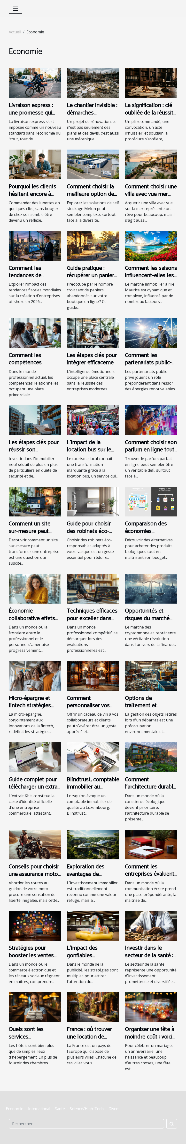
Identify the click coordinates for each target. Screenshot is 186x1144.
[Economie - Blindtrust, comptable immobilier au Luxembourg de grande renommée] (93, 756)
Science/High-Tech (87, 1109)
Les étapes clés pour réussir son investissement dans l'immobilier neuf (34, 453)
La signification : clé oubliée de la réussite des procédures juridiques (150, 116)
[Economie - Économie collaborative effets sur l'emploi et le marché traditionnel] (35, 588)
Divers (113, 1109)
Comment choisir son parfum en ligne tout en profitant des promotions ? (151, 453)
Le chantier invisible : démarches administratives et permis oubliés (92, 116)
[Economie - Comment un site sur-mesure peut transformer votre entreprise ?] (35, 501)
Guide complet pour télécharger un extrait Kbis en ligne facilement (35, 790)
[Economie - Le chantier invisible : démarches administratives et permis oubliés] (93, 82)
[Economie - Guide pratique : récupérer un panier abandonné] (93, 245)
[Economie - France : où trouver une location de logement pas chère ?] (93, 1006)
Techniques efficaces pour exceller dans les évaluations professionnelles (92, 622)
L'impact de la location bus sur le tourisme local (89, 450)
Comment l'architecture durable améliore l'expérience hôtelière (151, 790)
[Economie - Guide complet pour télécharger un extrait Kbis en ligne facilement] (35, 756)
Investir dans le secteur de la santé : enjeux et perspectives (149, 959)
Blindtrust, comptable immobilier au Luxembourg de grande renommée (93, 790)
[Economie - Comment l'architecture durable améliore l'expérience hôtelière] (151, 756)
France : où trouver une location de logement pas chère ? (91, 1040)
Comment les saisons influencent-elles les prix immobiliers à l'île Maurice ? (151, 279)
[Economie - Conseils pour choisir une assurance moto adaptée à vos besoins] (35, 844)
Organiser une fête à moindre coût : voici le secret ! (149, 1037)
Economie (14, 1109)
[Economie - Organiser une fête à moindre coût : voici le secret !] (151, 1006)
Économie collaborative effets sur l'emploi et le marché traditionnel (32, 622)
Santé (60, 1109)
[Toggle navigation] (15, 9)
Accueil (15, 32)
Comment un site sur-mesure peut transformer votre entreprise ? (30, 535)
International (39, 1109)
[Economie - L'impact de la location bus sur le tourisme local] (93, 420)
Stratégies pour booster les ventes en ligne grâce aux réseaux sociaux (31, 959)
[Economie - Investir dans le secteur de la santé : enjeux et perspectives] (151, 925)
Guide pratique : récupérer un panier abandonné (90, 276)
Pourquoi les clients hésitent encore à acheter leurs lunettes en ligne (32, 197)
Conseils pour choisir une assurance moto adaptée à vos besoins (34, 878)
